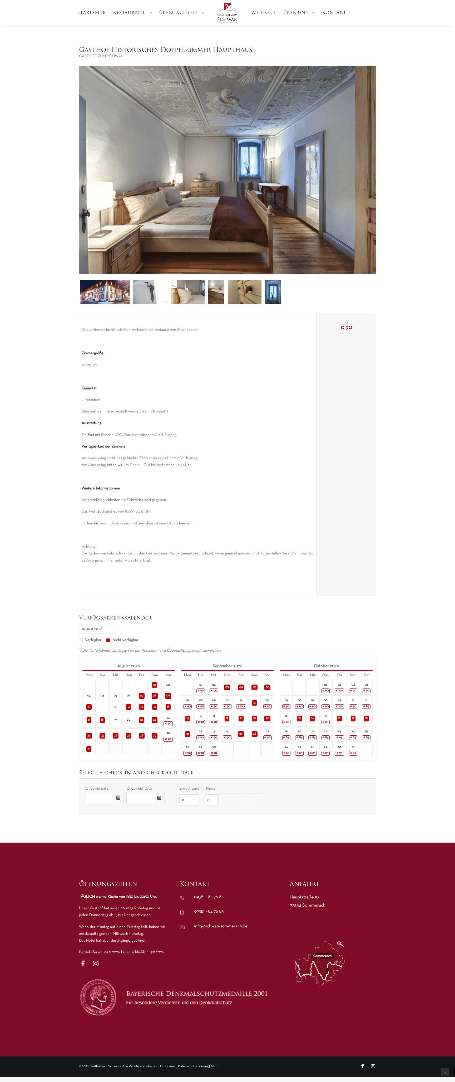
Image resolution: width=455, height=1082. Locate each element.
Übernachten (178, 13)
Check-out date (139, 788)
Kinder (211, 788)
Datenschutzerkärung (193, 1066)
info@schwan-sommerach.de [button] (221, 926)
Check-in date (97, 788)
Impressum (168, 1066)
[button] (83, 965)
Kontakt (334, 13)
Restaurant (129, 13)
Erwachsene (189, 788)
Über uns (295, 13)
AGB (214, 1066)
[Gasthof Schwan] (227, 12)
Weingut (263, 13)
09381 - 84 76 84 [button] (209, 897)
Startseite (91, 13)
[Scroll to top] (445, 1072)
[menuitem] (91, 13)
